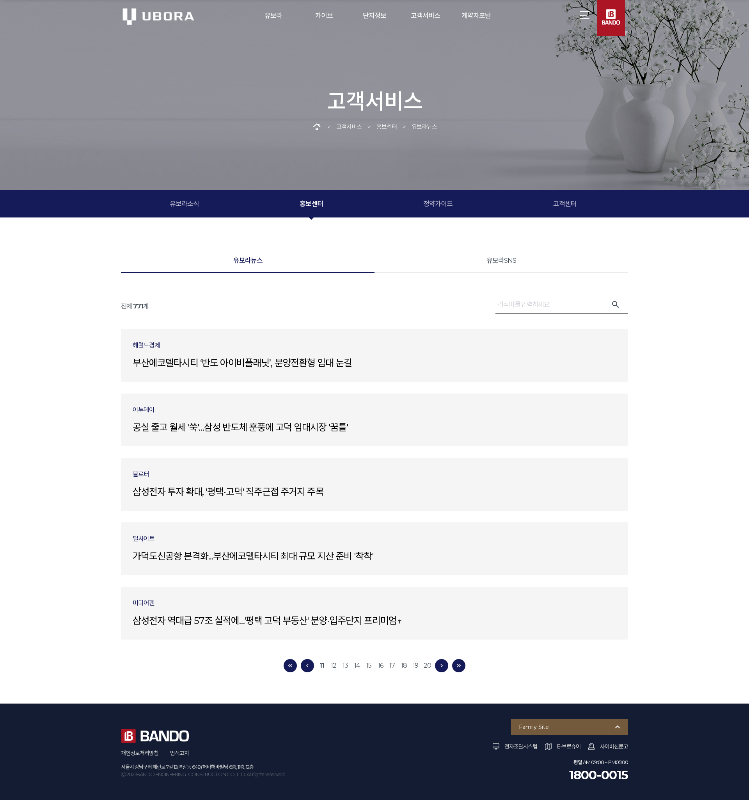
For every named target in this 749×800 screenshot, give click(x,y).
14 (357, 665)
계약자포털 (476, 16)
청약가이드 (438, 204)
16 (380, 665)
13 (345, 665)
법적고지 (179, 753)
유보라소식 (184, 204)
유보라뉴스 (248, 260)
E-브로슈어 (568, 746)
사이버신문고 (614, 746)
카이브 (324, 16)
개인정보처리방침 (139, 753)
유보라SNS (501, 260)
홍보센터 (311, 204)
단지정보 (374, 16)
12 (333, 665)
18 (404, 665)
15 (368, 665)
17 (392, 665)
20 (427, 665)
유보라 (273, 16)
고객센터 (565, 204)
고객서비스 (425, 16)
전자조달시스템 (520, 746)
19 (415, 665)
